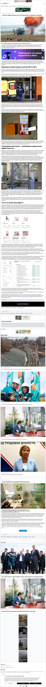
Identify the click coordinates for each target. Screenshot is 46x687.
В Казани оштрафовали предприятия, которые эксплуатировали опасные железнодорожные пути (16, 369)
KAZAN (6, 3)
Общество (2, 6)
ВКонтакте (22, 307)
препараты (17, 313)
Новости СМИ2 (3, 329)
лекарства (8, 313)
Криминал (20, 6)
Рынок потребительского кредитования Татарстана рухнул (15, 481)
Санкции (30, 536)
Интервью (10, 6)
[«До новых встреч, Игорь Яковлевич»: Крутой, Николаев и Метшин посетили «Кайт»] (23, 422)
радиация (22, 313)
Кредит (20, 536)
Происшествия (25, 6)
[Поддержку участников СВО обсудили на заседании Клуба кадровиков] (23, 457)
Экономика (6, 6)
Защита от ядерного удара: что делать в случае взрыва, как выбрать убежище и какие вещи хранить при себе (25, 299)
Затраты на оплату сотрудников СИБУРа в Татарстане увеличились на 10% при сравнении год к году (16, 404)
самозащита (26, 313)
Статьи (31, 6)
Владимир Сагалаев (9, 536)
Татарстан (31, 313)
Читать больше (23, 530)
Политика (14, 6)
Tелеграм (18, 307)
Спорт (17, 6)
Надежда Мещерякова (6, 311)
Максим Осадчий (24, 536)
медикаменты (13, 313)
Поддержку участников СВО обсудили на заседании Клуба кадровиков (12, 474)
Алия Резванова (5, 534)
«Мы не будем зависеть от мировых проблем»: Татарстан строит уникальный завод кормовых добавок (22, 576)
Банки (4, 536)
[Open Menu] (1, 3)
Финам (33, 536)
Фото (29, 6)
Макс (15, 307)
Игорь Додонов (15, 536)
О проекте (3, 674)
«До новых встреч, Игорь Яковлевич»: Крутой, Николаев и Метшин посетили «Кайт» (14, 439)
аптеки (4, 313)
